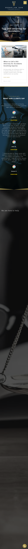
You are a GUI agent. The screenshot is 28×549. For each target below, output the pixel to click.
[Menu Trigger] (25, 2)
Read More (7, 77)
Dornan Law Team (10, 5)
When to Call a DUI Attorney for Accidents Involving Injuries (13, 64)
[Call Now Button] (25, 546)
